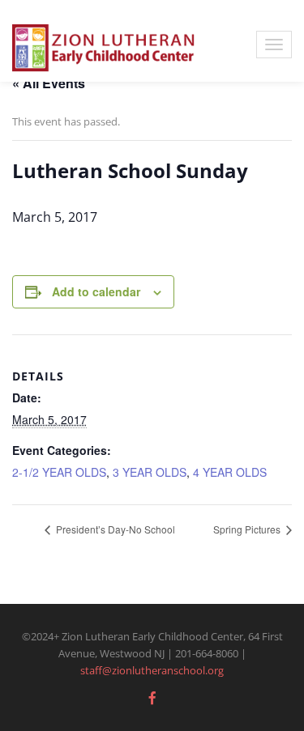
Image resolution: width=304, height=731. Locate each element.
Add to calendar (96, 291)
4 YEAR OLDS (230, 472)
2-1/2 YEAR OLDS (59, 472)
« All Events (48, 83)
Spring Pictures (248, 529)
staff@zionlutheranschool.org (152, 670)
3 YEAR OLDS (149, 472)
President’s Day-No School (114, 529)
